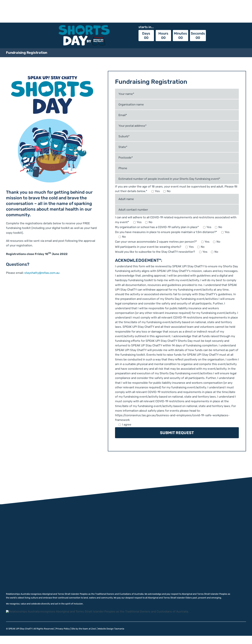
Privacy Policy (63, 628)
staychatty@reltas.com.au (41, 272)
